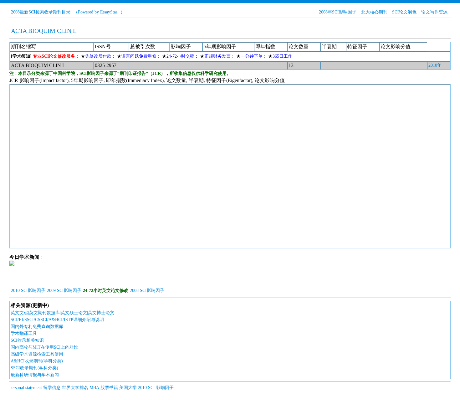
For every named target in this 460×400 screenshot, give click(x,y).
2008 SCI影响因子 (147, 290)
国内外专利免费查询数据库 (37, 326)
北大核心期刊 (374, 12)
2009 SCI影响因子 (64, 290)
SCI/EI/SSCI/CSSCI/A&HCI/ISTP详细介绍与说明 (57, 319)
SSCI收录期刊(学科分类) (34, 368)
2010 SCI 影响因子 (156, 387)
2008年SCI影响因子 (337, 12)
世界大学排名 (75, 387)
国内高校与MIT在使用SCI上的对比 (44, 347)
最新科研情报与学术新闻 (35, 374)
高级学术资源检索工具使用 (37, 354)
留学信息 (52, 387)
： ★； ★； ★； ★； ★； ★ (151, 56)
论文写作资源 (434, 12)
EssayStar (108, 12)
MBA (94, 387)
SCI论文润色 (404, 12)
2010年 (435, 65)
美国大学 (128, 387)
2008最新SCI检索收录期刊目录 (40, 12)
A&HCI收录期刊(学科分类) (37, 361)
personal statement (25, 387)
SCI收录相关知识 (27, 340)
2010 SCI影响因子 (28, 290)
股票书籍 (109, 387)
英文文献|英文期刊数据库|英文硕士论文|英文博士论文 (62, 312)
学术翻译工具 (24, 333)
